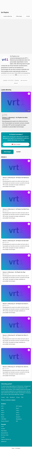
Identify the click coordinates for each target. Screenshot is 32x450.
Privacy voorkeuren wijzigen (8, 400)
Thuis (2, 426)
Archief (18, 151)
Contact (3, 397)
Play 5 (2, 410)
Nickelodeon (19, 419)
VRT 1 (2, 406)
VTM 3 (2, 412)
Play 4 (17, 408)
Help (7, 397)
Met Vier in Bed (4, 435)
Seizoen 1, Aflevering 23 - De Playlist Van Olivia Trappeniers (16, 335)
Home (13, 448)
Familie (3, 437)
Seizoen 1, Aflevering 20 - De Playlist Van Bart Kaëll (16, 240)
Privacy (18, 397)
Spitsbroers (3, 441)
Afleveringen (7, 151)
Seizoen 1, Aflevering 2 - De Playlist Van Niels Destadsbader (15, 118)
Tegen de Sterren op (6, 439)
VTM (2, 408)
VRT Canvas (19, 406)
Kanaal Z (18, 416)
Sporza (17, 414)
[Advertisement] (16, 36)
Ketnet (2, 416)
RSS (22, 397)
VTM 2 (17, 410)
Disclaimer (12, 397)
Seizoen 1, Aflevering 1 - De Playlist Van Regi (14, 272)
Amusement (24, 80)
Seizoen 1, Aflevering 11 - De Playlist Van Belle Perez (16, 209)
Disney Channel (5, 421)
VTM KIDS (3, 419)
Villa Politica (4, 430)
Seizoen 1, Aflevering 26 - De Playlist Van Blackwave (16, 177)
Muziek (16, 83)
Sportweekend (4, 432)
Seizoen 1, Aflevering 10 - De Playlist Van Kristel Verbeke (16, 303)
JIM (17, 421)
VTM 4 (17, 412)
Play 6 (2, 414)
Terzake (3, 428)
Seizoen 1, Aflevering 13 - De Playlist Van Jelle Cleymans (16, 366)
